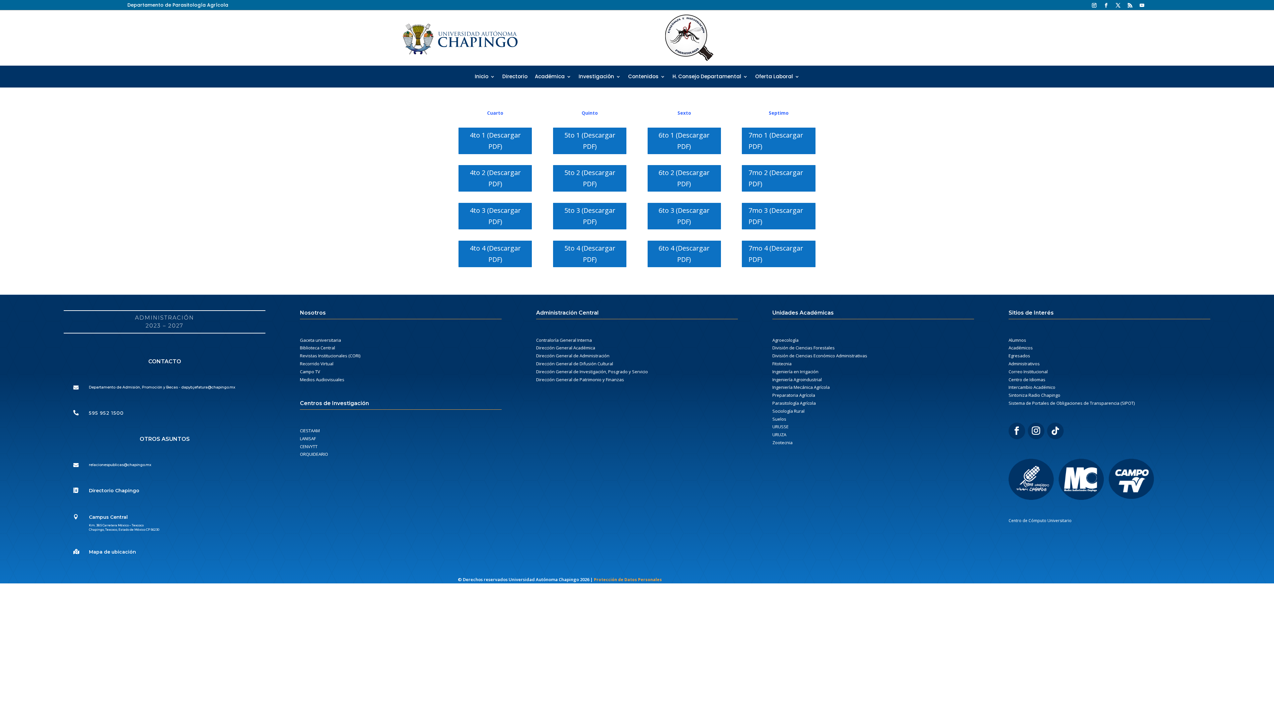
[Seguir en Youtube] (1142, 5)
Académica (550, 77)
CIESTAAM (310, 431)
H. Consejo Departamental (706, 77)
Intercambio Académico (1032, 387)
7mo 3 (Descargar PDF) (775, 216)
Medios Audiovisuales (322, 380)
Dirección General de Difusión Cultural (574, 364)
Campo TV (310, 372)
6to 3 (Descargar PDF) (684, 216)
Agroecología (785, 340)
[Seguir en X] (1118, 5)
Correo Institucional (1028, 372)
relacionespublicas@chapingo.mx (120, 464)
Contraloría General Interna (564, 340)
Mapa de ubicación (112, 552)
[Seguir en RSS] (1130, 5)
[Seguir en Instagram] (1094, 5)
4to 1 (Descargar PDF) (495, 141)
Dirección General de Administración (572, 356)
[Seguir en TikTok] (1055, 431)
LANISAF (308, 439)
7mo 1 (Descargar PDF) (775, 141)
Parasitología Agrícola (794, 403)
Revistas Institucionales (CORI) (330, 356)
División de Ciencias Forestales (803, 348)
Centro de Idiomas (1027, 380)
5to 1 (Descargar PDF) (589, 141)
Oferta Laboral (774, 77)
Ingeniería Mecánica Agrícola (801, 387)
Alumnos (1017, 340)
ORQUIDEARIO (314, 454)
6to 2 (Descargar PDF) (684, 178)
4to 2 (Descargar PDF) (495, 178)
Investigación (596, 77)
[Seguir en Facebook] (1106, 5)
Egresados (1019, 356)
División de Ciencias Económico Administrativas (819, 356)
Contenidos (643, 77)
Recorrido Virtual (316, 364)
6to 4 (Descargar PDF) (684, 254)
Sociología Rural (788, 411)
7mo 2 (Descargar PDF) (775, 178)
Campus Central (108, 517)
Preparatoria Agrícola (793, 395)
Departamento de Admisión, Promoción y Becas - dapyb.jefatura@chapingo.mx (162, 387)
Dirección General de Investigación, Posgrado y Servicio (592, 372)
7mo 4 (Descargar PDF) (775, 254)
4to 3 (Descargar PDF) (495, 216)
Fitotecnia (782, 364)
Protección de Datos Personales (628, 579)
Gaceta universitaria (320, 340)
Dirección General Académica (565, 348)
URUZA (779, 435)
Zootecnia (782, 443)
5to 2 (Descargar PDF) (589, 178)
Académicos (1021, 348)
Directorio (515, 77)
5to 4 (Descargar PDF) (589, 254)
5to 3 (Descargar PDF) (589, 216)
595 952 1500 (106, 413)
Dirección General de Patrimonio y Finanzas (580, 380)
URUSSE (780, 427)
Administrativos (1024, 364)
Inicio (481, 77)
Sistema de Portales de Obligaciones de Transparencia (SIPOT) (1072, 403)
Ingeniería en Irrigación (795, 372)
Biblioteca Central (317, 348)
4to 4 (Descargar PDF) (495, 254)
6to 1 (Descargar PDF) (684, 141)
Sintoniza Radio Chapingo (1034, 395)
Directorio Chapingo (114, 491)
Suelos (779, 419)
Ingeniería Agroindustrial (797, 380)
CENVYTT (309, 446)
